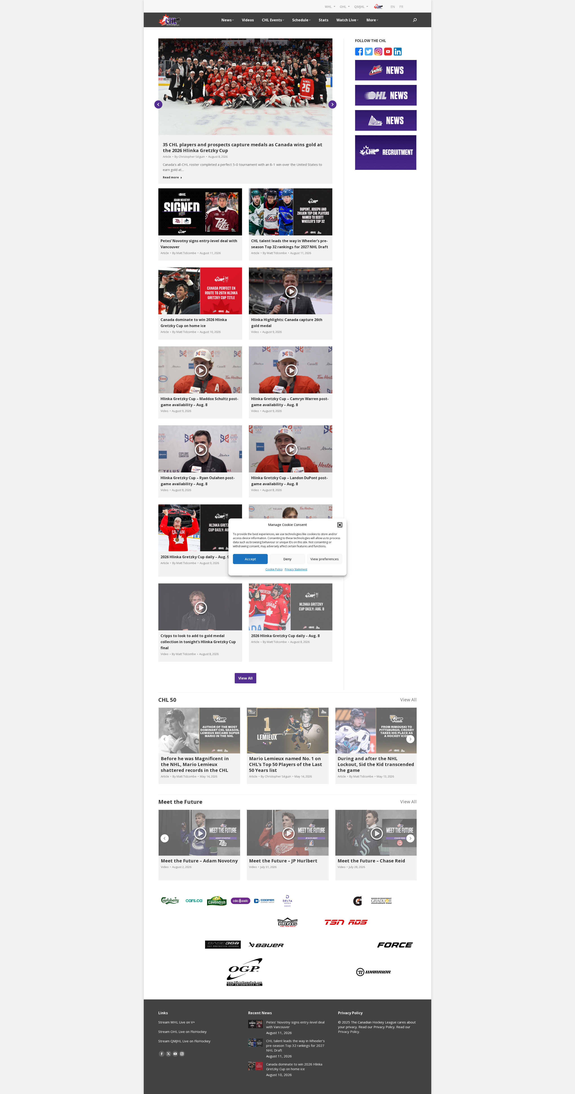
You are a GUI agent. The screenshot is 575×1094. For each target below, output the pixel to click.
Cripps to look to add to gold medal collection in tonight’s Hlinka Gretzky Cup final (198, 641)
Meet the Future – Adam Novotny (199, 861)
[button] (340, 525)
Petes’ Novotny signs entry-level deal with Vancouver (295, 1024)
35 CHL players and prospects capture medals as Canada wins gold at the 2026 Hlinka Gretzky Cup (242, 147)
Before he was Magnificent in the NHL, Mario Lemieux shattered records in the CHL (195, 764)
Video (255, 332)
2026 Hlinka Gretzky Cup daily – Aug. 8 (285, 635)
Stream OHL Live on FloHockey (182, 1031)
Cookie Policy (274, 569)
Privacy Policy (348, 1031)
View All (408, 700)
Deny (287, 559)
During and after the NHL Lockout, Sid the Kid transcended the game (376, 764)
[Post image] (255, 1024)
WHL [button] (329, 6)
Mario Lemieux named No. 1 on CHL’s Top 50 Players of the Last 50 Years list (285, 764)
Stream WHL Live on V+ (176, 1022)
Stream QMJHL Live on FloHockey (184, 1041)
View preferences (324, 559)
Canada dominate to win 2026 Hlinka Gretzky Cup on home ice (294, 1066)
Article (167, 157)
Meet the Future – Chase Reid (371, 861)
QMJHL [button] (359, 6)
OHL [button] (343, 6)
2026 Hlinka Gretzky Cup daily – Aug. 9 (195, 556)
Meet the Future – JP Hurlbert (283, 861)
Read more (171, 177)
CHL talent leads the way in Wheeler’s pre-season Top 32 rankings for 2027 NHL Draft (295, 1045)
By (190, 157)
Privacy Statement (296, 569)
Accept (250, 559)
